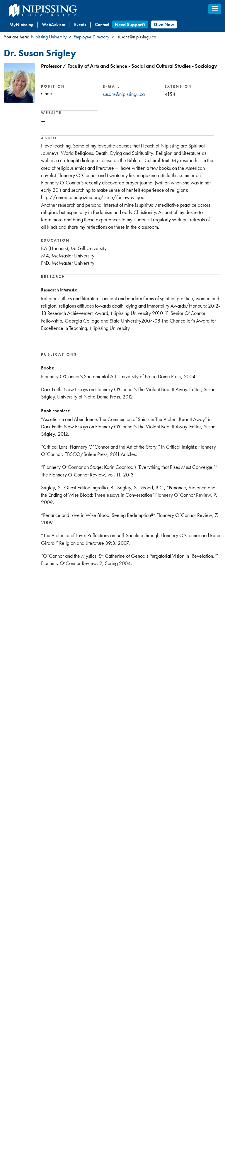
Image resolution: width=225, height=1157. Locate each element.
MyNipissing (21, 24)
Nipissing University (49, 37)
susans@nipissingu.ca (124, 94)
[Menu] (214, 9)
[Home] (56, 10)
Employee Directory (91, 37)
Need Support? (130, 24)
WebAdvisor (53, 24)
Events (80, 24)
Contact (102, 24)
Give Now (164, 24)
